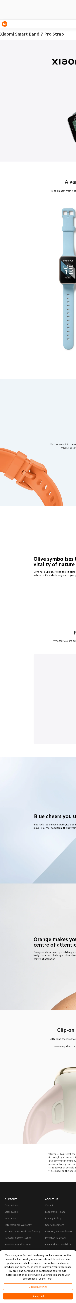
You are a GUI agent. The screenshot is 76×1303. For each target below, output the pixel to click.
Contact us (11, 1205)
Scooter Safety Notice (18, 1238)
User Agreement (54, 1225)
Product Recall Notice (18, 1244)
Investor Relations (55, 1238)
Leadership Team (55, 1212)
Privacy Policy (53, 1218)
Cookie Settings (38, 1286)
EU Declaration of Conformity (22, 1231)
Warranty (10, 1218)
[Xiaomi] (4, 24)
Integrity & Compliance (58, 1231)
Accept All (38, 1296)
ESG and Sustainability (58, 1244)
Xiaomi (49, 1205)
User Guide (11, 1212)
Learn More (45, 1278)
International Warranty (18, 1225)
